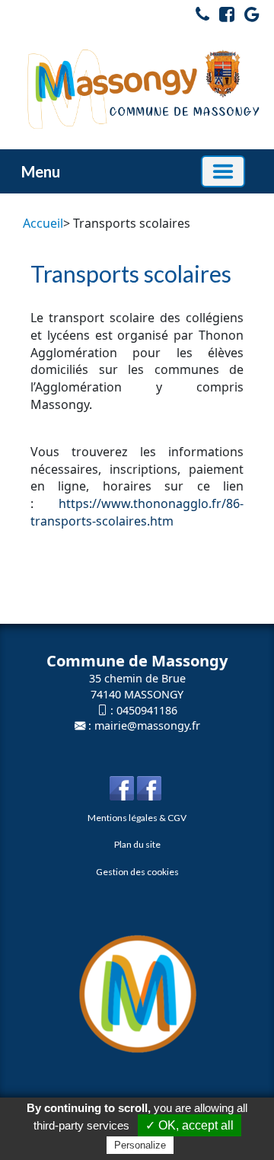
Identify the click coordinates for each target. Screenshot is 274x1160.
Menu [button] (40, 171)
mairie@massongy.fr (147, 725)
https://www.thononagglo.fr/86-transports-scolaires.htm (137, 512)
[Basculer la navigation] (223, 171)
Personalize (140, 1145)
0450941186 (146, 710)
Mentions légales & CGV (137, 817)
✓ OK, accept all (189, 1125)
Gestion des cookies (137, 871)
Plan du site (137, 844)
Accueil (43, 223)
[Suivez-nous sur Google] (248, 17)
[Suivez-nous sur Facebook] (223, 17)
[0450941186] (198, 17)
